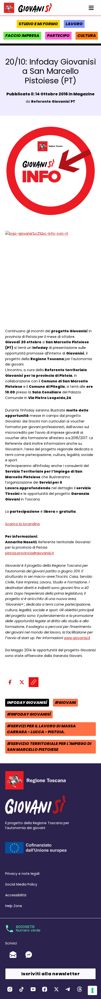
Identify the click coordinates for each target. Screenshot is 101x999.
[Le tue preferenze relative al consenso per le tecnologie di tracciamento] (92, 990)
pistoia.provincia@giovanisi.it (29, 553)
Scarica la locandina (22, 524)
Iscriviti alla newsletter (50, 974)
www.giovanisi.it (77, 637)
